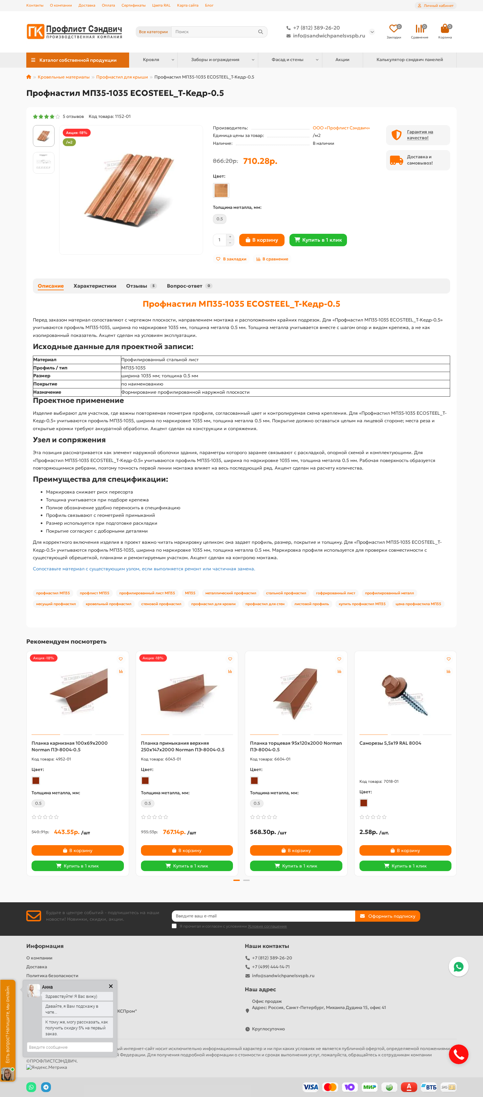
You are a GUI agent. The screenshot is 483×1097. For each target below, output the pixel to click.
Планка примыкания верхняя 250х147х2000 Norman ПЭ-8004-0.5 (182, 746)
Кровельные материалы (64, 77)
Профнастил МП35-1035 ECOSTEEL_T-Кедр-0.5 (241, 303)
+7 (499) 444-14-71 (271, 967)
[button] (27, 762)
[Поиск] (260, 32)
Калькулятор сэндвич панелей (410, 59)
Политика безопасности (52, 975)
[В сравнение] (121, 671)
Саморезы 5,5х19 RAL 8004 (390, 743)
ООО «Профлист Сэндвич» (341, 128)
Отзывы (140, 286)
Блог (209, 5)
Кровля (151, 59)
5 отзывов (72, 116)
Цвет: (219, 176)
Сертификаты (134, 5)
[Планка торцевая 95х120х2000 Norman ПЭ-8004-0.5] (296, 694)
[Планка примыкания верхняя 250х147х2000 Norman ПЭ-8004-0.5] (187, 694)
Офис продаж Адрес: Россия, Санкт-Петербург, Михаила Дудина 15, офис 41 (319, 1004)
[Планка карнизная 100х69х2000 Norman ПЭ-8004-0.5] (78, 694)
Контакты (34, 5)
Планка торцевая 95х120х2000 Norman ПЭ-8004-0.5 (296, 746)
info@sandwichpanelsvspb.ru (329, 36)
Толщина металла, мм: (237, 207)
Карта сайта (187, 5)
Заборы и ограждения (215, 59)
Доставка (87, 5)
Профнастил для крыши (122, 77)
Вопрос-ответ (188, 286)
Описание (51, 286)
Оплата (108, 5)
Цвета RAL (161, 5)
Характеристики (95, 286)
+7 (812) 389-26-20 (316, 28)
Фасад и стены (288, 59)
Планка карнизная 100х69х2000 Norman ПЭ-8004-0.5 (70, 746)
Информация (45, 946)
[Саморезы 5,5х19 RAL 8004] (405, 694)
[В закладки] (121, 659)
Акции (342, 59)
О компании (61, 5)
